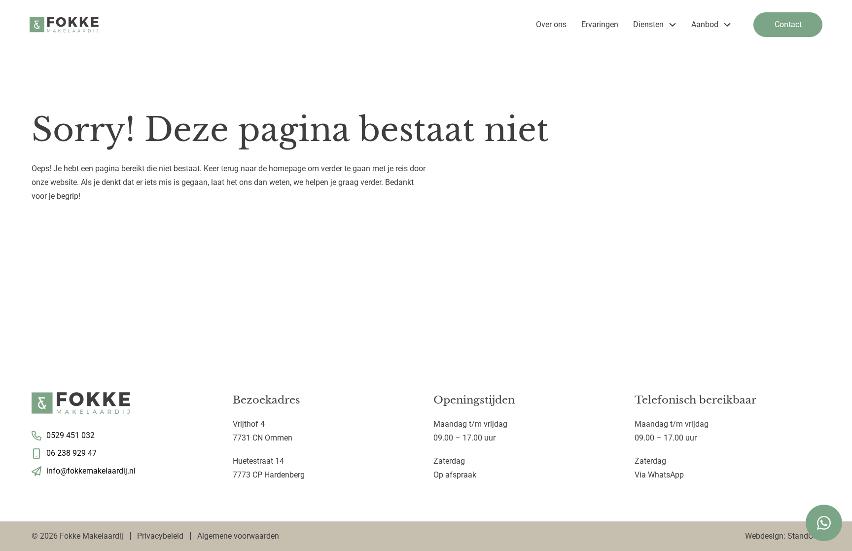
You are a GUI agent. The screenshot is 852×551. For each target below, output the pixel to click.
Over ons (551, 24)
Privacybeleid (160, 536)
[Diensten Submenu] (672, 25)
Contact (788, 24)
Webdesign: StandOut (782, 536)
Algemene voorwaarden (238, 536)
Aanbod (704, 24)
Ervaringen (599, 24)
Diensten (648, 24)
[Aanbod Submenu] (727, 25)
